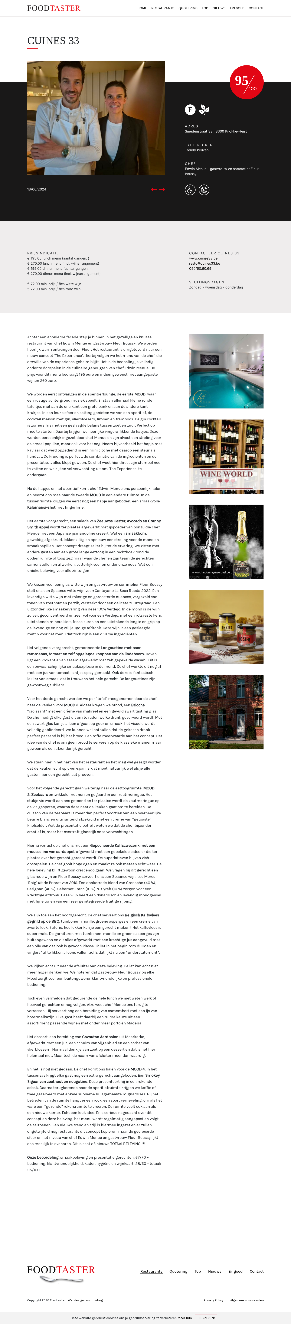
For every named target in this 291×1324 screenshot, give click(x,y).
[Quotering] (192, 109)
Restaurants (162, 8)
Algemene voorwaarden (247, 1300)
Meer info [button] (184, 1318)
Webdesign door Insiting (85, 1300)
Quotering (188, 8)
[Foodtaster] (56, 8)
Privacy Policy (214, 1300)
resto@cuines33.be (204, 263)
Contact (256, 8)
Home (142, 8)
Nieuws (219, 8)
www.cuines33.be (203, 258)
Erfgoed (237, 8)
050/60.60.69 (200, 268)
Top (205, 8)
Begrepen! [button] (206, 1318)
